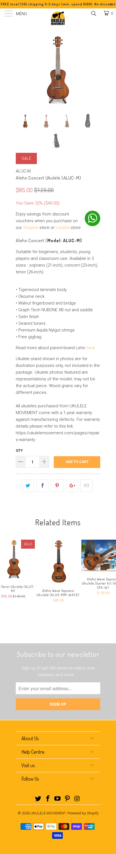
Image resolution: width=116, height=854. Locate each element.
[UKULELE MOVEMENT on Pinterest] (67, 799)
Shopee (30, 227)
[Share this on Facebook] (42, 486)
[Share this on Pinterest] (57, 486)
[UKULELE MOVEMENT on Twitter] (38, 799)
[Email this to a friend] (87, 486)
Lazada (63, 227)
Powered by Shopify (83, 813)
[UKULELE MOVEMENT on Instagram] (77, 799)
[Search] (93, 13)
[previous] (21, 66)
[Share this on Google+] (72, 486)
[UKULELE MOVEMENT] (58, 18)
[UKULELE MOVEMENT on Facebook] (48, 799)
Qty (19, 450)
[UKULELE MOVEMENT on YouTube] (57, 799)
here (90, 347)
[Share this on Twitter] (28, 486)
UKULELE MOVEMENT (48, 813)
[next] (95, 66)
